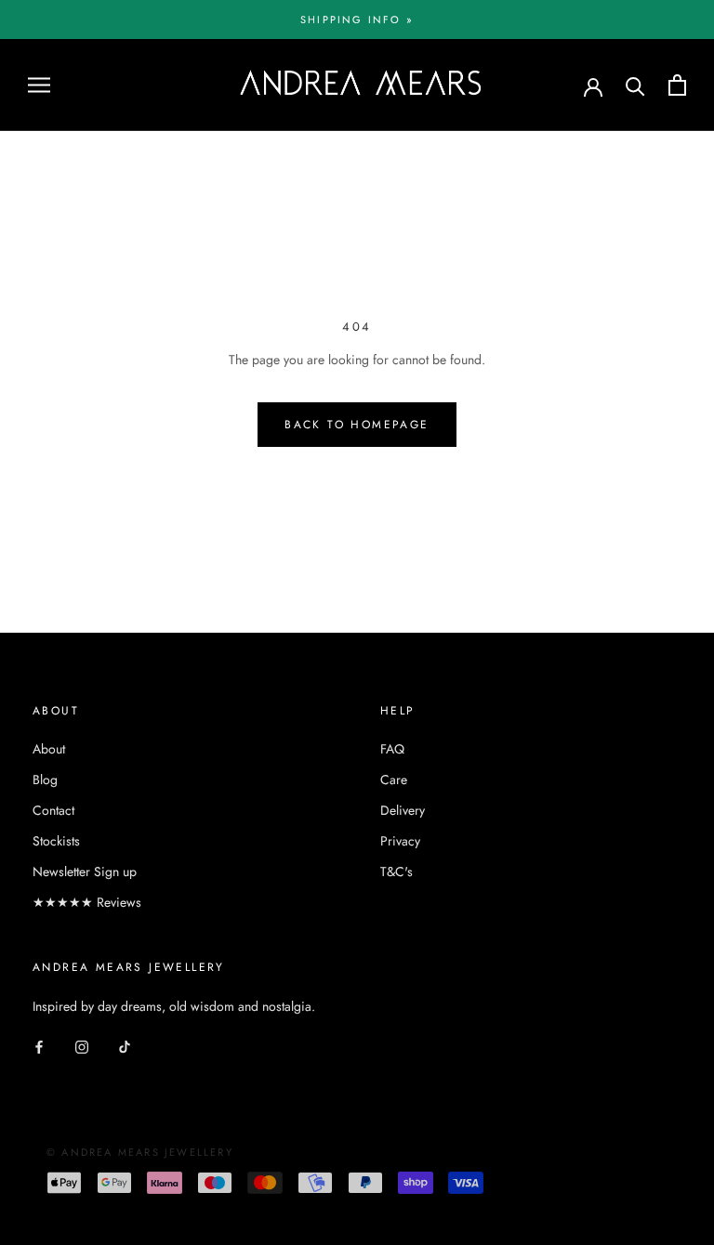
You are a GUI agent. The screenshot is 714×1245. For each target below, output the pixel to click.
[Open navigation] (39, 85)
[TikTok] (124, 1046)
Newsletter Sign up (85, 871)
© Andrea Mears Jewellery (139, 1152)
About (49, 749)
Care (393, 779)
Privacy (400, 841)
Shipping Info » (357, 19)
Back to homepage (356, 424)
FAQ (392, 749)
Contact (53, 810)
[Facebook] (39, 1046)
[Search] (635, 85)
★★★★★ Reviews (87, 902)
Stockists (56, 841)
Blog (45, 779)
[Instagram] (81, 1046)
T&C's (396, 871)
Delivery (402, 810)
